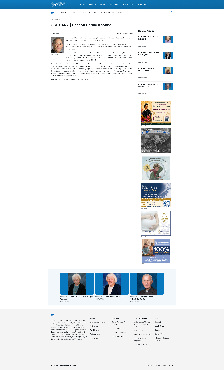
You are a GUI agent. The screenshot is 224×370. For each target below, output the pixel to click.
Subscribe (93, 4)
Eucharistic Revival (140, 345)
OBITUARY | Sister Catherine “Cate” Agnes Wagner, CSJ (77, 298)
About (82, 4)
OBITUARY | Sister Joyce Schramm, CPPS (148, 85)
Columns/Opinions (76, 12)
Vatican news (95, 334)
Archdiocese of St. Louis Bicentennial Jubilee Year (142, 324)
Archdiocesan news (97, 322)
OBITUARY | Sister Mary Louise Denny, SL (147, 70)
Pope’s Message (118, 336)
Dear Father (116, 328)
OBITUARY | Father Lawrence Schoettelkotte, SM (141, 298)
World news (94, 330)
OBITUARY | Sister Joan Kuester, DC (109, 297)
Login (171, 365)
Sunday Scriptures (119, 332)
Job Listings (114, 4)
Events (103, 4)
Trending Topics (107, 12)
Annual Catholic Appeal (142, 334)
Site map (150, 365)
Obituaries (55, 19)
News (63, 12)
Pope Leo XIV (92, 12)
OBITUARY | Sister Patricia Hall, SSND (148, 38)
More (120, 12)
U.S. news (94, 326)
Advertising (128, 4)
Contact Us (141, 4)
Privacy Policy (161, 365)
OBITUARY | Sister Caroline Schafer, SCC (148, 54)
